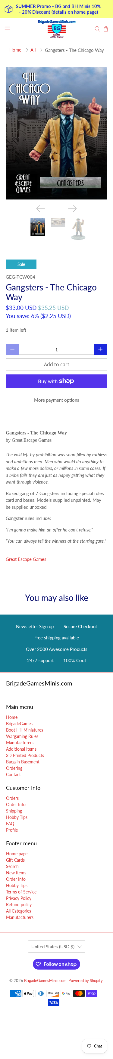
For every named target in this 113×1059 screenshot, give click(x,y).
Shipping (14, 810)
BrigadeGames (19, 723)
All (33, 50)
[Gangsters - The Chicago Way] (56, 133)
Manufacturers (19, 742)
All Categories (18, 910)
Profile (12, 830)
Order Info (16, 804)
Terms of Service (21, 891)
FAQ (10, 823)
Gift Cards (15, 860)
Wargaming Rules (22, 736)
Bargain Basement (22, 761)
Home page (16, 853)
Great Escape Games (26, 559)
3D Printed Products (25, 755)
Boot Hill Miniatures (24, 729)
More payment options (56, 400)
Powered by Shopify (85, 980)
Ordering (14, 768)
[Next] (72, 208)
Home (15, 50)
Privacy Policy (18, 898)
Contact (13, 774)
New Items (16, 872)
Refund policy (19, 904)
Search (12, 866)
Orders (12, 798)
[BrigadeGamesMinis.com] (56, 29)
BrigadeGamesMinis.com (45, 980)
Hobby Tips (16, 817)
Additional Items (21, 749)
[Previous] (40, 208)
